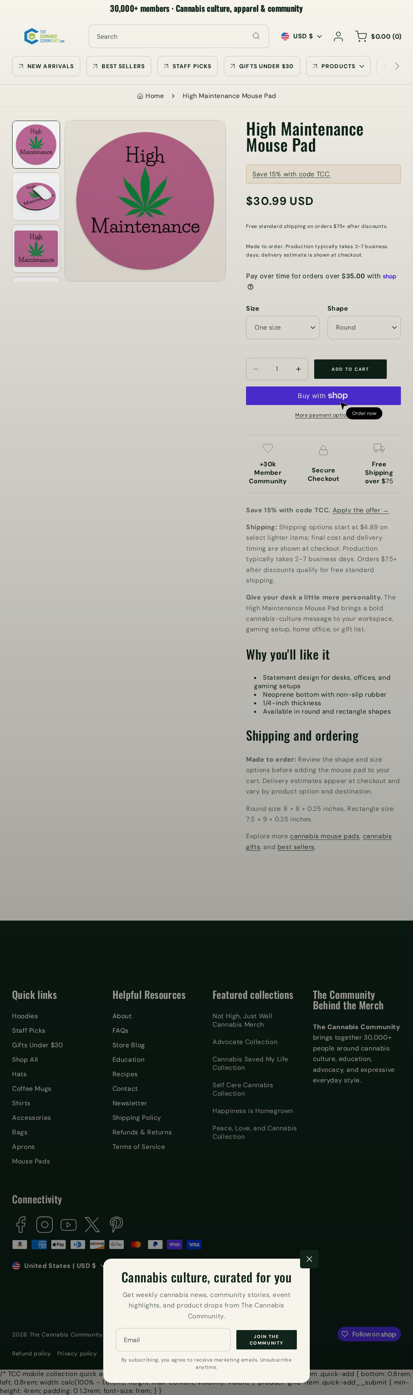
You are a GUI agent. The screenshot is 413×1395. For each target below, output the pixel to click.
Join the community (267, 1340)
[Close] (309, 1259)
